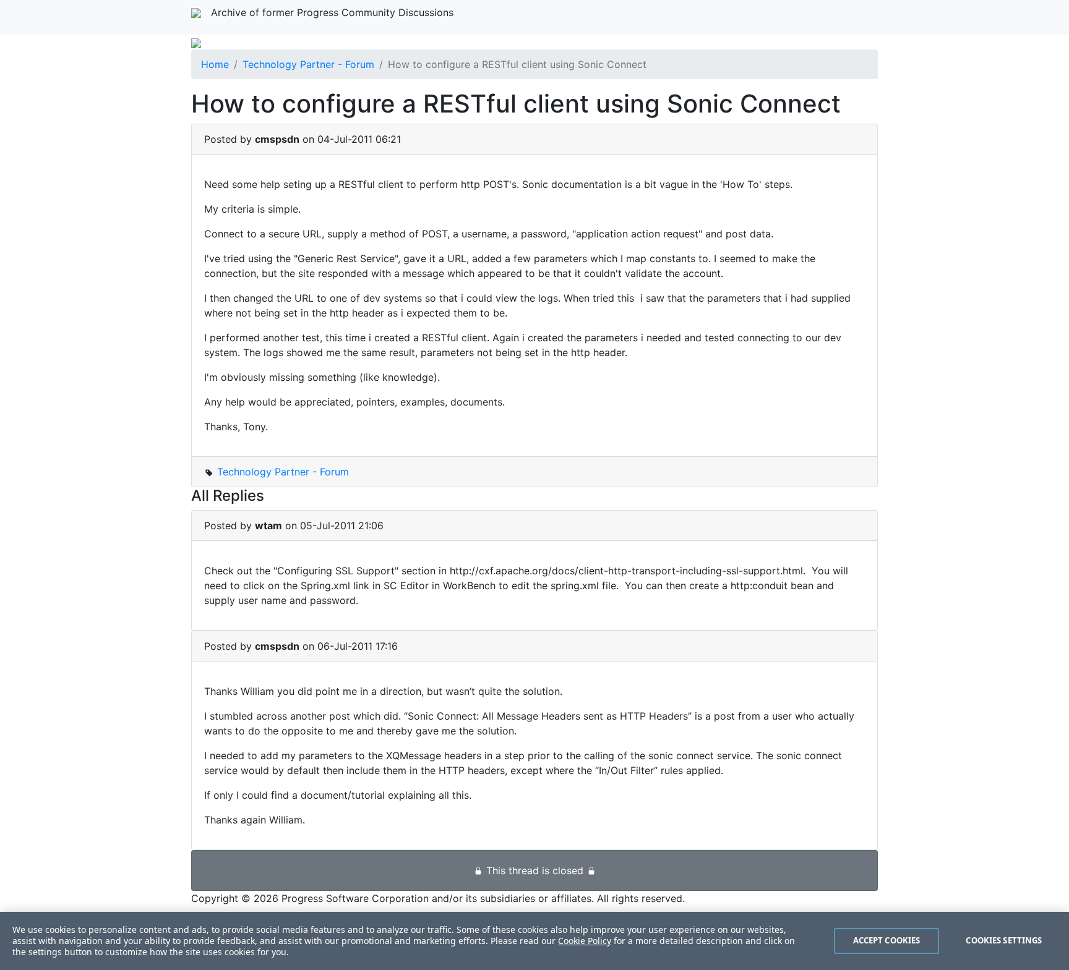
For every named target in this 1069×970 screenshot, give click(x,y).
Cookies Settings (1004, 940)
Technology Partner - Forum (308, 64)
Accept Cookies (887, 940)
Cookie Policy (584, 941)
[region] (534, 941)
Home (215, 64)
